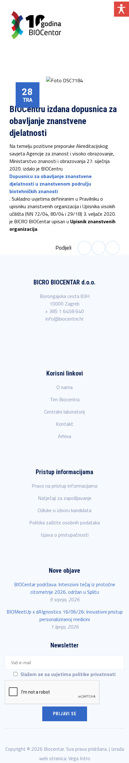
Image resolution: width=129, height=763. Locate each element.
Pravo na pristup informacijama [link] (64, 486)
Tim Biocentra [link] (65, 399)
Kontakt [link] (64, 424)
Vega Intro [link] (79, 758)
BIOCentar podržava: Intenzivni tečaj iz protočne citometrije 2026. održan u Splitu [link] (64, 588)
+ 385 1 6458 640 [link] (64, 311)
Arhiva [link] (64, 436)
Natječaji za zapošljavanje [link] (64, 498)
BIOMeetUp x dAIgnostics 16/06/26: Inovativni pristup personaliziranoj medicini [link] (65, 615)
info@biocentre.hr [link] (64, 318)
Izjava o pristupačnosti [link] (65, 534)
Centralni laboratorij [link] (64, 411)
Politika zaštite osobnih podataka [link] (64, 522)
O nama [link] (64, 387)
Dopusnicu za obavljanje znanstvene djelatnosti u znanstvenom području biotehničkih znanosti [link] (50, 183)
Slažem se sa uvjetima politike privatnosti (67, 674)
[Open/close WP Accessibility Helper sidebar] (121, 9)
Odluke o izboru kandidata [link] (64, 510)
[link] (36, 25)
